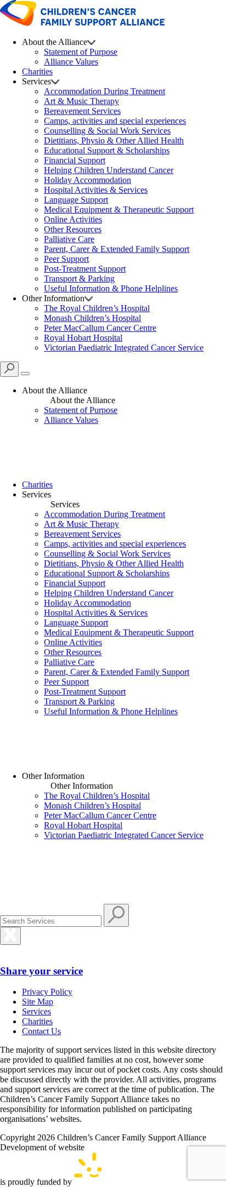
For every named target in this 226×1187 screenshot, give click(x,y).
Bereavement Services (82, 111)
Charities (37, 71)
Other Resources (72, 229)
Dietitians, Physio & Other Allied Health (114, 140)
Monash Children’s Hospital (92, 318)
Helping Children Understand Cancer (108, 170)
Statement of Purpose (80, 51)
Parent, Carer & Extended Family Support (116, 249)
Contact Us (41, 1031)
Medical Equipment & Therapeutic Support (119, 209)
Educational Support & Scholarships (107, 150)
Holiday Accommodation (87, 180)
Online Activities (73, 219)
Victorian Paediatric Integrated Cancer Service (124, 347)
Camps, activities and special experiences (115, 120)
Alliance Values (71, 61)
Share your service (41, 971)
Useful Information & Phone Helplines (111, 288)
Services (36, 1011)
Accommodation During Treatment (104, 91)
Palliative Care (69, 239)
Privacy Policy (47, 991)
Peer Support (66, 258)
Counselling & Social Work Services (107, 130)
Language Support (76, 199)
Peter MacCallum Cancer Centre (100, 327)
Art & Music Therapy (81, 101)
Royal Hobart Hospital (83, 337)
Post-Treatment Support (85, 268)
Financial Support (74, 160)
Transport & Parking (79, 278)
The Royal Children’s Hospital (97, 308)
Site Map (37, 1001)
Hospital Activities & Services (96, 189)
